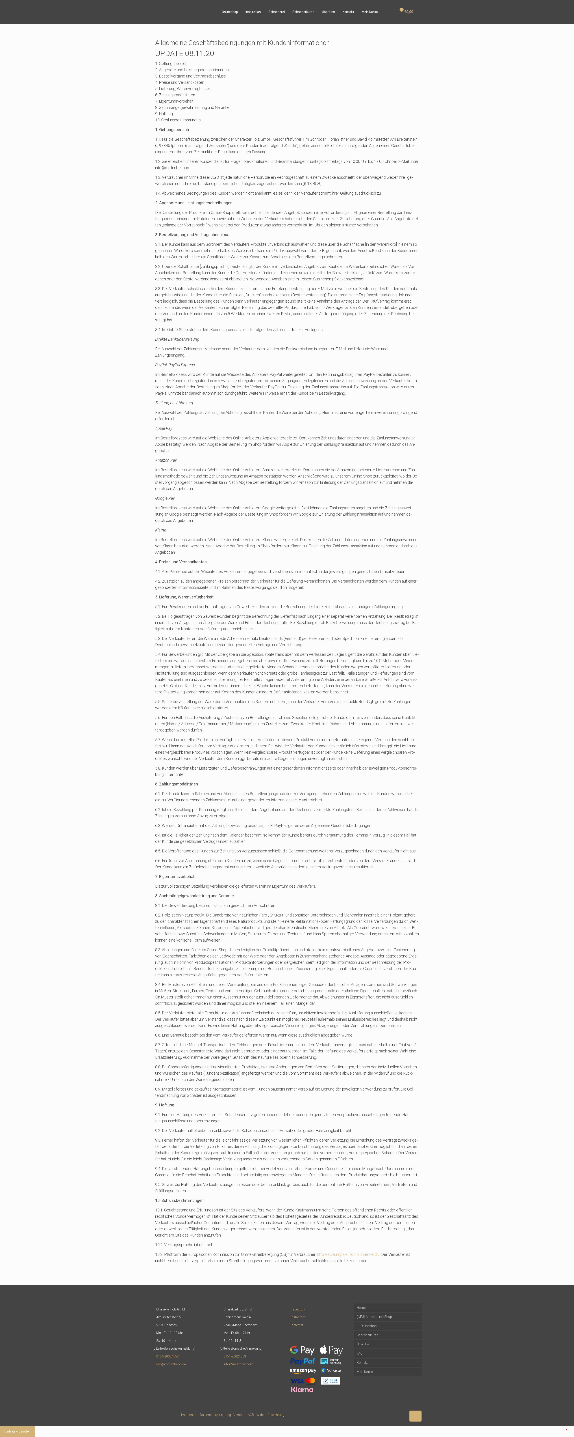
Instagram (298, 1317)
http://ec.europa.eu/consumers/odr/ (348, 1254)
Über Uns (363, 1344)
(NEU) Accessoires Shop (374, 1317)
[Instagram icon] (403, 1415)
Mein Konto (365, 1372)
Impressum (189, 1415)
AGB (251, 1415)
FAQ (360, 1353)
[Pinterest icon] (398, 1415)
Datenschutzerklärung (215, 1415)
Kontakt (362, 1362)
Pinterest (297, 1325)
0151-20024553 (167, 1356)
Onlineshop (368, 1326)
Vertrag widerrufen (17, 1431)
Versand (239, 1415)
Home (361, 1307)
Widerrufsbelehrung (270, 1415)
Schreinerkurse (367, 1335)
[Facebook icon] (394, 1415)
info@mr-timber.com (171, 1364)
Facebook (298, 1309)
